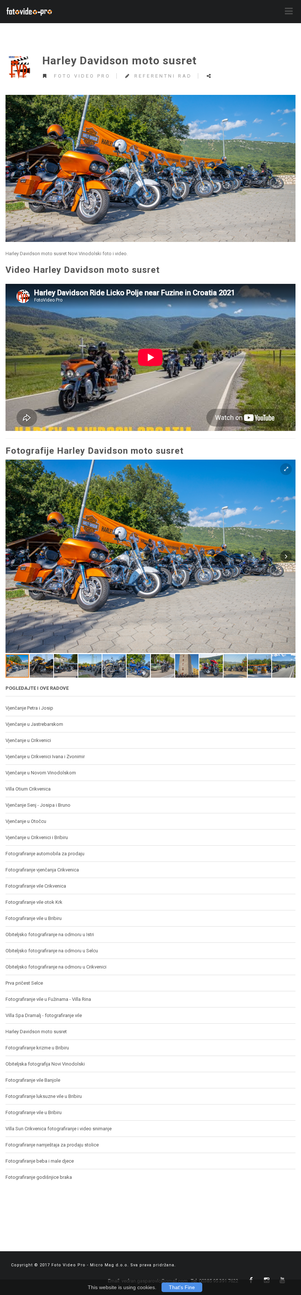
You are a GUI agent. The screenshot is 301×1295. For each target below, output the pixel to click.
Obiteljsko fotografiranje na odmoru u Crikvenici (56, 967)
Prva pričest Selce (24, 983)
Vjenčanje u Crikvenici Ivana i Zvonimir (45, 756)
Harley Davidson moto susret (36, 1031)
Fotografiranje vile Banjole (33, 1080)
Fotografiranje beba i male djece (40, 1161)
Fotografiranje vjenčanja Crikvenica (42, 870)
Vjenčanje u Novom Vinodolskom (41, 772)
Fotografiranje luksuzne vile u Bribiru (44, 1096)
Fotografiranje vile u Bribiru (34, 918)
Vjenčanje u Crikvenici (28, 740)
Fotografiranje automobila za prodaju (45, 853)
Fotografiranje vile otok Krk (34, 902)
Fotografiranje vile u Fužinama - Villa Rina (48, 999)
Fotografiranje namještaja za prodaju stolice (52, 1145)
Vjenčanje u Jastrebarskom (34, 724)
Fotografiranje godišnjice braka (39, 1177)
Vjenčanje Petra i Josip (29, 708)
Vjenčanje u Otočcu (26, 821)
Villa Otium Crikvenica (28, 789)
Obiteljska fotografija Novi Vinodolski (45, 1064)
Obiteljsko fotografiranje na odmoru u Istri (50, 934)
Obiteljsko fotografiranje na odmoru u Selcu (52, 950)
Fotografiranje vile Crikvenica (36, 886)
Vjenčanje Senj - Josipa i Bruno (38, 805)
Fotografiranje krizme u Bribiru (37, 1047)
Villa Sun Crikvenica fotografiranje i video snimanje (59, 1128)
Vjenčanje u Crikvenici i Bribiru (37, 837)
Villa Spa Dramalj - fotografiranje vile (44, 1015)
